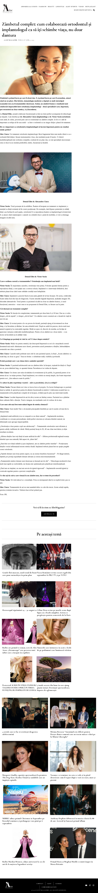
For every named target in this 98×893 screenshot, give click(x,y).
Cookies (58, 883)
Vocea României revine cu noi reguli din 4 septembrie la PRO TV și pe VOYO (54, 573)
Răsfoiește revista (83, 10)
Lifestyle (60, 7)
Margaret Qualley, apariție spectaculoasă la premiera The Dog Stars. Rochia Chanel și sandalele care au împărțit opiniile (24, 777)
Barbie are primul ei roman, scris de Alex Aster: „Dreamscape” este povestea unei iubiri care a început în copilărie (19, 650)
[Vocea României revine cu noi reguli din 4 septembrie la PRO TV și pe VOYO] (54, 557)
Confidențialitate (49, 887)
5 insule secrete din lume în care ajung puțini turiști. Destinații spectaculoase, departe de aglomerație (53, 687)
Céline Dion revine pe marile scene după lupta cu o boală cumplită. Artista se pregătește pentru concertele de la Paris (54, 612)
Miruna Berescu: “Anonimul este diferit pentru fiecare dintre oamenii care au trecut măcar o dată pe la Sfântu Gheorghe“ (72, 734)
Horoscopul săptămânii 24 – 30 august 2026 (20, 610)
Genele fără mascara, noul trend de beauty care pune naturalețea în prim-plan (20, 573)
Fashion (42, 7)
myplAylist (90, 7)
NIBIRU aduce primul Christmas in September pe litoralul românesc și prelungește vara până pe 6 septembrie (23, 821)
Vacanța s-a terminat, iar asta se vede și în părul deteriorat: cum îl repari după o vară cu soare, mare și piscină (73, 777)
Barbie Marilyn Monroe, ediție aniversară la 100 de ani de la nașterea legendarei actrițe (23, 863)
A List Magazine (10, 40)
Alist (49, 883)
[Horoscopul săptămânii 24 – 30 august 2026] (19, 594)
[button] (94, 10)
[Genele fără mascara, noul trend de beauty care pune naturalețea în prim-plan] (19, 557)
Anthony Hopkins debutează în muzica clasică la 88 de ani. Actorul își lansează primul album (72, 819)
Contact (39, 883)
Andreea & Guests (29, 7)
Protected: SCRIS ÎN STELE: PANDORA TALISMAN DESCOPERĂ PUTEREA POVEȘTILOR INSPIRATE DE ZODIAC (19, 687)
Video (81, 7)
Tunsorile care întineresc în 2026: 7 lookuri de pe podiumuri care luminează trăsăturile (55, 649)
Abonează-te (49, 514)
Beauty (51, 7)
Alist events (71, 7)
